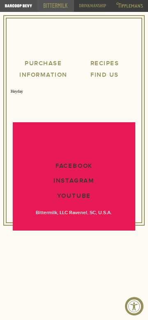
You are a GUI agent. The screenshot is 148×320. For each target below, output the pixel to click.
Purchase (43, 63)
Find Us (104, 75)
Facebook (74, 166)
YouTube (74, 196)
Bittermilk (74, 40)
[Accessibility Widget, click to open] (134, 306)
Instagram (74, 181)
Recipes (104, 63)
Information (43, 75)
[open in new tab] (18, 6)
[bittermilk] (55, 6)
